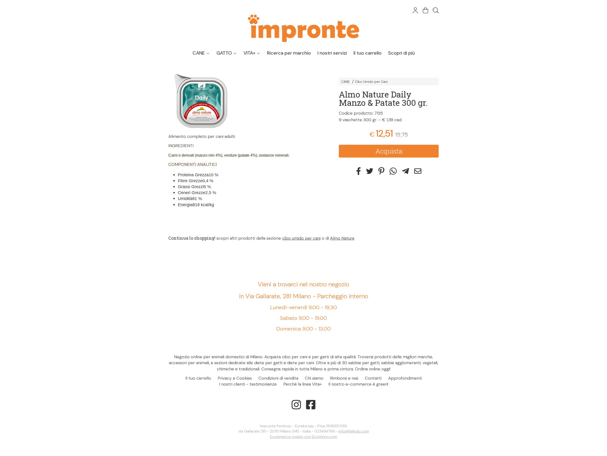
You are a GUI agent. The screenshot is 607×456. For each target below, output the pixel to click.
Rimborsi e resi (344, 378)
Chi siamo (314, 378)
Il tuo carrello (368, 53)
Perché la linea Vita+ (302, 384)
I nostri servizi (332, 53)
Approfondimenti (405, 378)
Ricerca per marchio (289, 53)
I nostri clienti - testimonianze (248, 384)
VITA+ (250, 53)
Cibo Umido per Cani (371, 81)
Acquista (388, 150)
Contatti (373, 378)
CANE (199, 53)
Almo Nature (342, 238)
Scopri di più (401, 53)
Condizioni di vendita (278, 378)
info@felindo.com (354, 431)
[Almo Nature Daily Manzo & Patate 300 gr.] (245, 101)
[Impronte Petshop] (303, 23)
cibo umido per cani (301, 238)
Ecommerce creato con (303, 436)
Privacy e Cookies (235, 378)
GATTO (224, 53)
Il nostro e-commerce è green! (358, 384)
